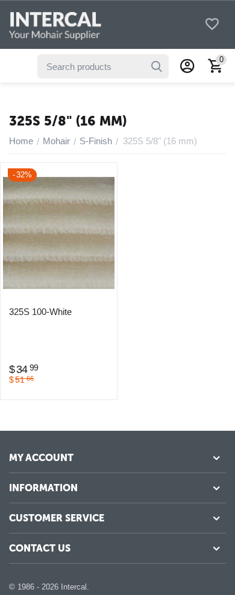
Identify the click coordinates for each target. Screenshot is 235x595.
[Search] (157, 66)
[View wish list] (212, 25)
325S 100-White (40, 312)
